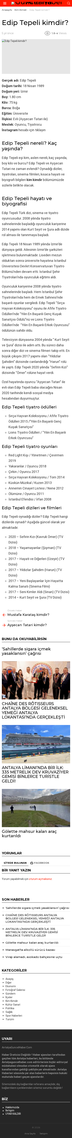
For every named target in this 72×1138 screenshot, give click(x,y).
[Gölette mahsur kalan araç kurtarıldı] (36, 808)
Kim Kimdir (12, 1000)
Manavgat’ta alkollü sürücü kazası (30, 950)
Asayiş (9, 978)
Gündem (11, 993)
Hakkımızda (12, 1107)
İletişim (10, 1110)
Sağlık (9, 1011)
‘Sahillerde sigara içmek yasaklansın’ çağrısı (26, 651)
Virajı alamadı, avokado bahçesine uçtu (34, 957)
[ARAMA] (68, 3)
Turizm (10, 1019)
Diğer (9, 982)
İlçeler (9, 997)
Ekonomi (11, 986)
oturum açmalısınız (40, 878)
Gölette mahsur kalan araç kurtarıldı (29, 833)
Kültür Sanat (13, 1004)
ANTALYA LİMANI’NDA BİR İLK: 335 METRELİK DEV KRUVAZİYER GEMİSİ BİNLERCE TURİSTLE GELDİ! (35, 774)
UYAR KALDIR (13, 1113)
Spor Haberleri (14, 1015)
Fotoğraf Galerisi (15, 989)
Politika (10, 1008)
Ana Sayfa (30, 1133)
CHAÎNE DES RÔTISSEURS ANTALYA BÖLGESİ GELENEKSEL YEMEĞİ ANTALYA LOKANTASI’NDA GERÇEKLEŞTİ (35, 710)
